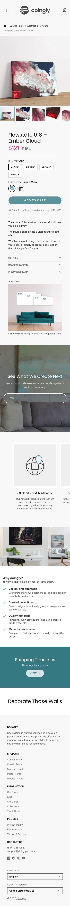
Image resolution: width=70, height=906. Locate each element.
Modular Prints (15, 778)
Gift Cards (12, 801)
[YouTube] (23, 858)
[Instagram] (18, 858)
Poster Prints (14, 773)
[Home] (4, 26)
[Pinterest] (13, 858)
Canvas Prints (17, 26)
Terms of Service (16, 834)
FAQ (9, 796)
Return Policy (14, 829)
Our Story (12, 792)
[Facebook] (8, 858)
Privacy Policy (15, 824)
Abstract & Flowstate (37, 26)
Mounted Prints (15, 769)
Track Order (14, 811)
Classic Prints (14, 764)
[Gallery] (35, 79)
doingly (22, 898)
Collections (13, 806)
